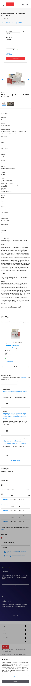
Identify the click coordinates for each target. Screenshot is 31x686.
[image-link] (15, 80)
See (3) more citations (15, 460)
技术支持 (20, 22)
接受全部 (15, 681)
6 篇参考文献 (5, 18)
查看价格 (8, 53)
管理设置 (15, 676)
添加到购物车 (15, 58)
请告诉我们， (24, 377)
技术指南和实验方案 (8, 22)
